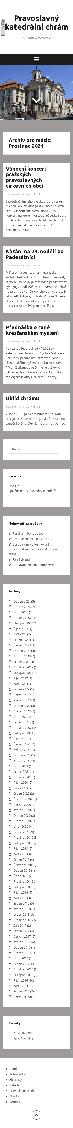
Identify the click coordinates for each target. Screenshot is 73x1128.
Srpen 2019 (21, 860)
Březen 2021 (22, 761)
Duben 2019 (22, 871)
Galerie (14, 1085)
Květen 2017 (22, 942)
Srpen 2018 (21, 903)
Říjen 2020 (20, 783)
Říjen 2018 (20, 892)
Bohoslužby (17, 1074)
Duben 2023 (22, 651)
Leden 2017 (21, 964)
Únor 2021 (20, 766)
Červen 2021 (22, 744)
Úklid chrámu (22, 398)
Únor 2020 (20, 827)
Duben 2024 (22, 601)
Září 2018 (19, 898)
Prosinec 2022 (23, 667)
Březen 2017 (22, 953)
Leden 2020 (21, 832)
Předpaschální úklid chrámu (32, 539)
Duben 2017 (22, 947)
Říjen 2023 (20, 629)
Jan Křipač (24, 194)
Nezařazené (21, 1039)
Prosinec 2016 (23, 969)
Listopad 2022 (23, 673)
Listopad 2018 (23, 887)
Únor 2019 (20, 876)
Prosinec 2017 (23, 920)
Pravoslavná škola (22, 1091)
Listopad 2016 (23, 975)
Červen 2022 (22, 695)
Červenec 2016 (23, 997)
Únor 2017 (20, 958)
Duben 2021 (22, 755)
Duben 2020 (22, 816)
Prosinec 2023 (23, 618)
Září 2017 (19, 925)
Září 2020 (19, 788)
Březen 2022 (22, 711)
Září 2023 (19, 634)
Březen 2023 (22, 656)
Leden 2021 (21, 772)
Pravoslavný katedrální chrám (36, 22)
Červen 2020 (22, 805)
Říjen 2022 (20, 678)
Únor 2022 (20, 717)
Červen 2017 (22, 936)
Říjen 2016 (20, 980)
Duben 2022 (22, 706)
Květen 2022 (22, 700)
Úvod (13, 1069)
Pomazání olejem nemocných (33, 565)
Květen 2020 (22, 810)
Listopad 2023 (23, 623)
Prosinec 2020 (23, 777)
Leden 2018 (21, 914)
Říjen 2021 (20, 739)
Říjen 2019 (20, 848)
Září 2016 (19, 986)
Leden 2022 (21, 722)
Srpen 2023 (21, 640)
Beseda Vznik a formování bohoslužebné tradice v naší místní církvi (33, 549)
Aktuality (38, 194)
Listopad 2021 (23, 733)
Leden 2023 (21, 662)
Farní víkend (21, 559)
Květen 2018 (22, 909)
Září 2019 (19, 854)
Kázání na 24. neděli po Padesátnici (35, 254)
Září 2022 (19, 684)
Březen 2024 (22, 607)
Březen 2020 (22, 821)
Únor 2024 (20, 612)
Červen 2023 (22, 645)
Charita (14, 1096)
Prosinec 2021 (23, 728)
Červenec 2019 (23, 865)
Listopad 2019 (23, 843)
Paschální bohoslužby (28, 533)
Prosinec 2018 (23, 881)
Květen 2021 (22, 750)
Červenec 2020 (23, 799)
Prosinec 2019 (23, 837)
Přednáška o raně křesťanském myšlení (32, 330)
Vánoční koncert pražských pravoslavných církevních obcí (26, 177)
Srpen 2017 (21, 931)
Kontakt (14, 1102)
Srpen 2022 (21, 689)
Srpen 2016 (21, 991)
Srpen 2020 (21, 793)
